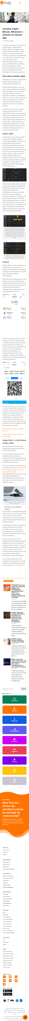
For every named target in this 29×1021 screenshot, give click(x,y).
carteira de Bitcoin (18, 565)
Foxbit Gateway (7, 903)
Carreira (5, 854)
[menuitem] (14, 699)
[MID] (12, 1000)
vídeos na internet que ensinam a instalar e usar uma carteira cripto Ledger (14, 470)
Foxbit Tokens (6, 901)
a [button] (20, 3)
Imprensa (5, 852)
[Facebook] (4, 977)
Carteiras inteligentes (8, 887)
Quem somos (6, 850)
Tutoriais (11, 41)
